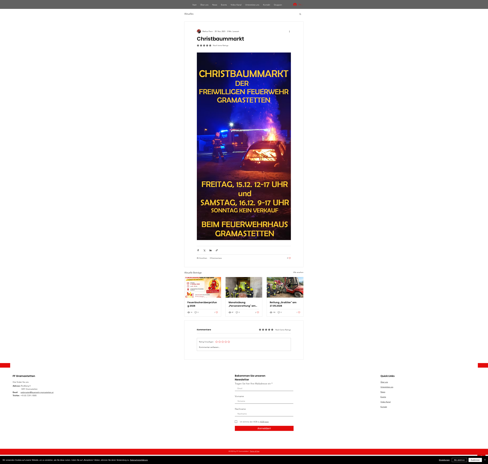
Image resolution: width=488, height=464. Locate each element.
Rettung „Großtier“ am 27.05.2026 (283, 304)
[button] (300, 14)
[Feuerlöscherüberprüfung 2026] (202, 287)
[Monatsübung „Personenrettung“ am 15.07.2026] (244, 287)
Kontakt (383, 407)
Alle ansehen (298, 272)
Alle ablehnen (459, 460)
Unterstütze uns (386, 387)
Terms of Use (254, 451)
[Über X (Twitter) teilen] (204, 250)
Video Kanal (385, 402)
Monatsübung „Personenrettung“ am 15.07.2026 (242, 304)
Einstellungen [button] (444, 460)
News (382, 392)
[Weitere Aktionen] (289, 31)
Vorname (239, 396)
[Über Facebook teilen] (198, 250)
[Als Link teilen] (217, 250)
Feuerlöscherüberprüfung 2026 (202, 304)
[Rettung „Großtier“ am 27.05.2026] (285, 287)
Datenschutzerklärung (139, 460)
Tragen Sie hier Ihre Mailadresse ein (253, 383)
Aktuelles (189, 13)
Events (383, 397)
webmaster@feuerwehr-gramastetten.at (37, 392)
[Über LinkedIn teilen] (210, 250)
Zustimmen (475, 460)
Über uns (384, 382)
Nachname (240, 409)
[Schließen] (484, 460)
